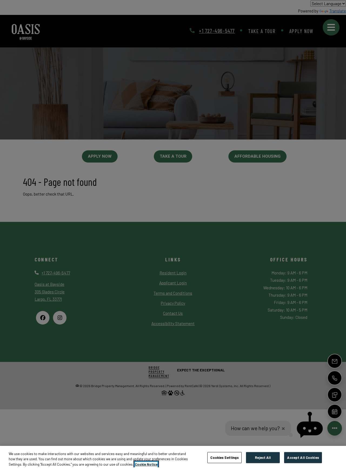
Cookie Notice (146, 464)
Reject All (263, 457)
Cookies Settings (224, 457)
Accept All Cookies (303, 457)
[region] (173, 458)
